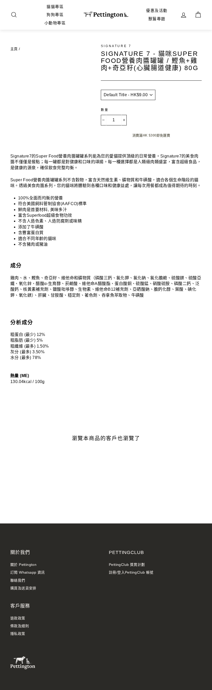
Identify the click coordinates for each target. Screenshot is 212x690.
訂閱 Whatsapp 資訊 (27, 572)
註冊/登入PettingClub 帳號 (131, 572)
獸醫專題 (156, 19)
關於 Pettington (23, 565)
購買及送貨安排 (23, 588)
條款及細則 (19, 626)
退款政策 (17, 618)
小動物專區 (55, 23)
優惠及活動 (157, 10)
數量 (105, 110)
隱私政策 (17, 634)
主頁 (14, 49)
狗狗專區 (55, 14)
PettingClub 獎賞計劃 (127, 565)
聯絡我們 (17, 580)
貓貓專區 (55, 6)
